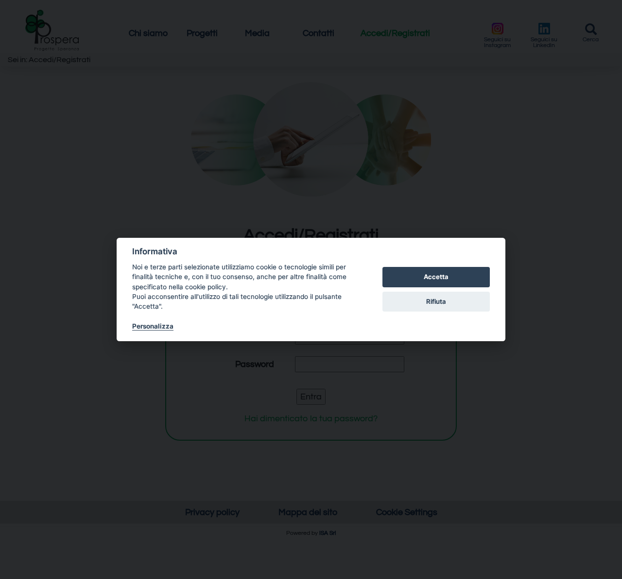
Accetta (436, 277)
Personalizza (152, 326)
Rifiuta (436, 301)
